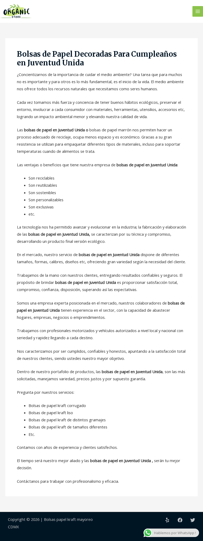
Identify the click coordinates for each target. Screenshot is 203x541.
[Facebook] (180, 520)
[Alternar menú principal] (197, 11)
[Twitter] (192, 520)
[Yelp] (167, 520)
